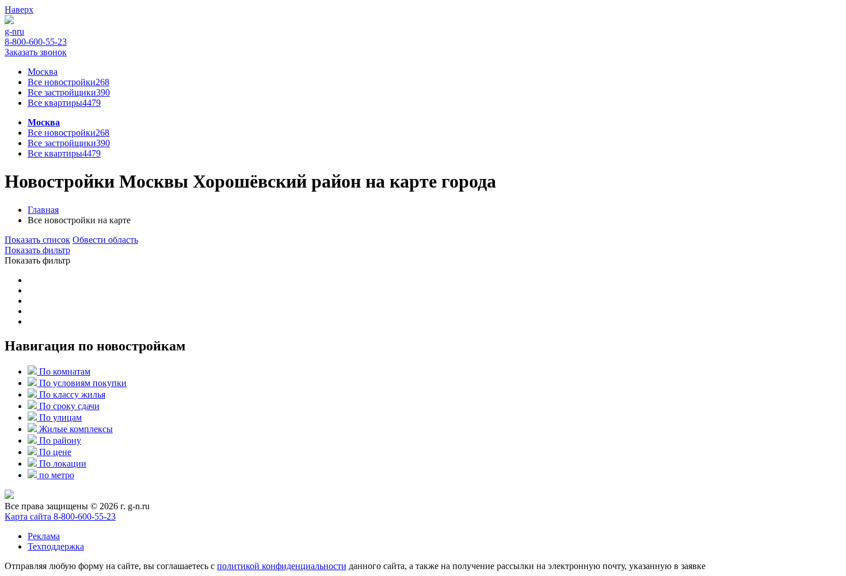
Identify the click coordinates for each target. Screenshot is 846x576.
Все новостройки (68, 133)
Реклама (44, 536)
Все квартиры (64, 103)
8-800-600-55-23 (85, 516)
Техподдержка (56, 546)
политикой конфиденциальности (281, 566)
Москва (44, 122)
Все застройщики (69, 92)
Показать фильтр (37, 250)
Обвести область (105, 240)
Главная (43, 210)
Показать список (37, 240)
